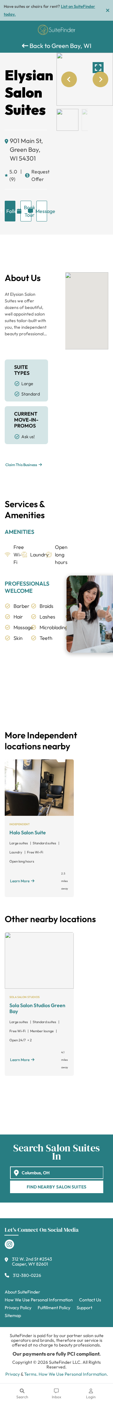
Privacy (12, 1374)
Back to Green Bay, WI (59, 46)
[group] (84, 79)
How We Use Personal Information (39, 1300)
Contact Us (90, 1300)
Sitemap (13, 1315)
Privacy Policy (18, 1307)
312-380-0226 (27, 1275)
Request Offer (39, 175)
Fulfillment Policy (54, 1307)
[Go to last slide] (69, 79)
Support (84, 1307)
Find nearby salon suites (56, 1187)
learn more (20, 881)
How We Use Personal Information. (73, 1374)
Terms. (31, 1374)
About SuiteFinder (22, 1292)
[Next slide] (100, 79)
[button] (67, 120)
